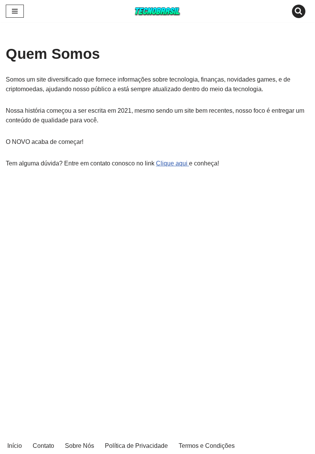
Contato (43, 445)
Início (14, 445)
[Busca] (298, 11)
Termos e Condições (207, 445)
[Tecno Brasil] (157, 11)
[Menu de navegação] (15, 11)
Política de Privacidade (136, 445)
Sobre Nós (79, 445)
